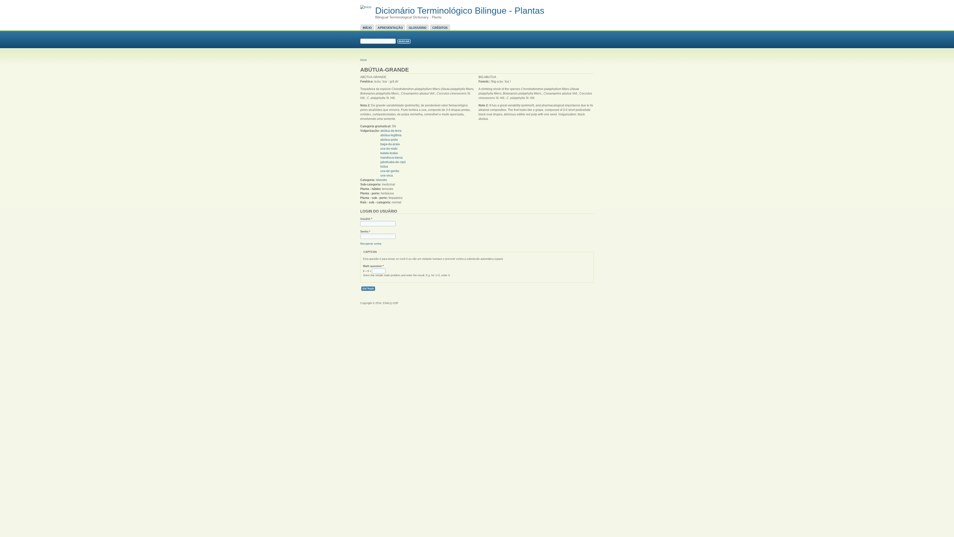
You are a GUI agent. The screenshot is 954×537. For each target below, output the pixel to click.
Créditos (440, 28)
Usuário (366, 218)
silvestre (381, 180)
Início (367, 28)
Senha (365, 231)
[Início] (365, 7)
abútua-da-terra (390, 131)
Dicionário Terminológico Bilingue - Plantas (459, 10)
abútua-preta (389, 139)
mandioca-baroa (391, 157)
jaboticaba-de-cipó (393, 162)
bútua (384, 166)
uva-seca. (387, 175)
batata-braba (389, 153)
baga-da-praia (390, 144)
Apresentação (390, 28)
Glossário (417, 28)
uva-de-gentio (389, 171)
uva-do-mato (389, 148)
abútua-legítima (390, 135)
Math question (373, 266)
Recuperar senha (370, 243)
